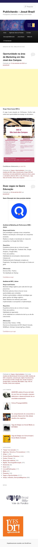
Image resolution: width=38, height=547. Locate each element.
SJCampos (26, 176)
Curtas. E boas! (8, 458)
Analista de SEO (7, 172)
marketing (6, 174)
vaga (31, 176)
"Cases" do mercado (9, 450)
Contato (28, 32)
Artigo (5, 454)
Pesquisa (6, 473)
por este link (22, 166)
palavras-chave (26, 174)
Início (4, 32)
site (21, 176)
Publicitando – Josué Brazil (19, 11)
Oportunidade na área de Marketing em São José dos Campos (14, 57)
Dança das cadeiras (9, 460)
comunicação (20, 172)
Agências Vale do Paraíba (16, 32)
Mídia (4, 471)
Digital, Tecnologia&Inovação (12, 462)
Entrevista (6, 465)
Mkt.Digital (21, 381)
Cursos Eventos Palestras (11, 456)
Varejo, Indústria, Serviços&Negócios (14, 477)
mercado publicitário (15, 174)
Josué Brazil (21, 36)
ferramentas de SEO (9, 380)
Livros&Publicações (9, 469)
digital (23, 378)
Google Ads (18, 380)
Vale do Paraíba (7, 177)
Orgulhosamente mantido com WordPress (19, 543)
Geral (4, 467)
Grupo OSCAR (28, 172)
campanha (9, 378)
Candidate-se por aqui (9, 331)
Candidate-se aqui (8, 277)
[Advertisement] (19, 88)
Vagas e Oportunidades (17, 170)
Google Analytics (27, 380)
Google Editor (7, 381)
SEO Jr (18, 176)
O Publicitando (7, 40)
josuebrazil (6, 65)
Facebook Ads (29, 378)
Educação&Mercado (9, 36)
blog (14, 172)
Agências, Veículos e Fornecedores (14, 452)
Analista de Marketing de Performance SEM (15, 376)
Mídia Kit (29, 36)
